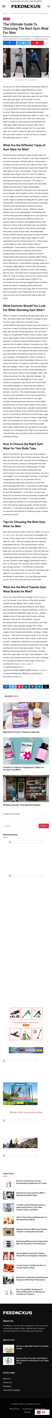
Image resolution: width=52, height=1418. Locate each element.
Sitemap (27, 1412)
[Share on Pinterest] (37, 43)
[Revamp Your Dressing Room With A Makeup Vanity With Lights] (8, 1195)
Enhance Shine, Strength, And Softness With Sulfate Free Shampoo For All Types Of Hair (32, 1360)
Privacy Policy (40, 1409)
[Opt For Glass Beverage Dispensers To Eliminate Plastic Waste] (8, 1220)
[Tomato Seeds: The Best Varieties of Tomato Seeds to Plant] (8, 1268)
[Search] (48, 6)
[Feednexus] (26, 6)
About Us (6, 1379)
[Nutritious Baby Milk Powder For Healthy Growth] (8, 1349)
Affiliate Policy (14, 1409)
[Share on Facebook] (9, 43)
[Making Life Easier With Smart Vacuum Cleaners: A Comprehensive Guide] (8, 1232)
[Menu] (4, 6)
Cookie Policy (27, 1409)
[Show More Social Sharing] (46, 43)
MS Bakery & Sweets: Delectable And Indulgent (21, 805)
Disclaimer (7, 1386)
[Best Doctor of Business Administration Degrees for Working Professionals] (8, 1280)
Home (5, 13)
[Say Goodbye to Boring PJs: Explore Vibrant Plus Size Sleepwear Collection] (8, 1256)
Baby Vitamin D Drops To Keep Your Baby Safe (21, 732)
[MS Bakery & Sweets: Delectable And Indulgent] (26, 788)
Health (6, 19)
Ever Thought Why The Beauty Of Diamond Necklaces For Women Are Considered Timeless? (30, 1291)
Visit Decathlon (36, 1)
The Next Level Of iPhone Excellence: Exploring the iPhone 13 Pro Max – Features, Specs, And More (31, 1207)
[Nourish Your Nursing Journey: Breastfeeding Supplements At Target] (8, 1183)
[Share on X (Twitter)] (23, 43)
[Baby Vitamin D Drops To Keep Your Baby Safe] (26, 715)
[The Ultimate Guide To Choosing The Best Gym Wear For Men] (26, 63)
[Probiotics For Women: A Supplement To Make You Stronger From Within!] (26, 750)
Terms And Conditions (11, 1390)
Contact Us (7, 1382)
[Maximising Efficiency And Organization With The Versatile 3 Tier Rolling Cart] (8, 1244)
